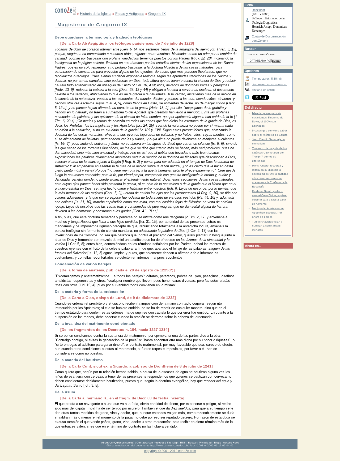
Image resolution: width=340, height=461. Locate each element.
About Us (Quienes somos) (117, 442)
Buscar (192, 442)
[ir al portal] (65, 14)
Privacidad (205, 442)
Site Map (172, 442)
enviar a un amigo (263, 89)
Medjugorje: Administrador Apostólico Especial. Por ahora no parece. (268, 212)
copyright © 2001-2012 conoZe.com (170, 451)
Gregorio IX (157, 14)
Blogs (217, 442)
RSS (183, 442)
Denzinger (258, 9)
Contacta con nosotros (150, 442)
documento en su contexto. (269, 84)
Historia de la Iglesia (95, 14)
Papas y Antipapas (129, 14)
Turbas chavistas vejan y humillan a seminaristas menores (267, 226)
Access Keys (231, 442)
